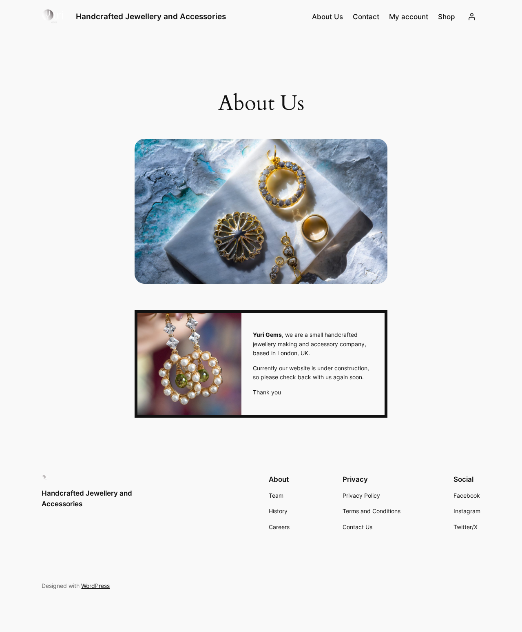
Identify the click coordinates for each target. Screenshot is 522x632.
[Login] (471, 16)
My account (408, 17)
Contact (366, 17)
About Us (327, 17)
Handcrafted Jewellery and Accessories (151, 16)
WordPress (95, 585)
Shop (446, 17)
